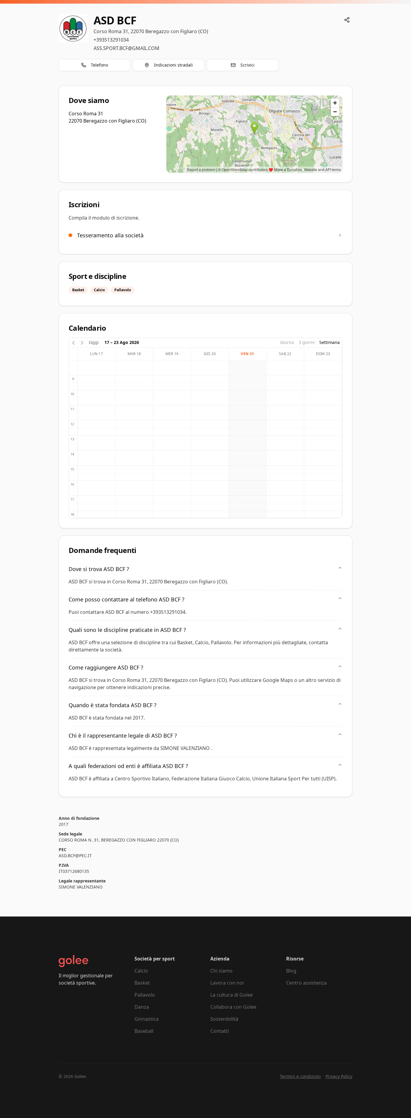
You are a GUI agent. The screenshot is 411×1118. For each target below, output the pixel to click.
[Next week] (82, 342)
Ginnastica (146, 1019)
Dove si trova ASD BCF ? (99, 569)
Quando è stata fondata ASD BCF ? (112, 705)
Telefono (99, 65)
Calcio (141, 970)
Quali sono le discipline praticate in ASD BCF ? (127, 629)
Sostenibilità (224, 1019)
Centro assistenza (306, 982)
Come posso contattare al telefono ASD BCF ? (126, 599)
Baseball (143, 1031)
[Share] (346, 19)
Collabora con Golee (233, 1007)
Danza (141, 1007)
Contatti (219, 1031)
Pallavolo (144, 995)
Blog (291, 970)
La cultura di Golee (231, 995)
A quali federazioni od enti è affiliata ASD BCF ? (128, 766)
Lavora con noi (227, 982)
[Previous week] (73, 342)
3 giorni (307, 342)
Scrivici (247, 65)
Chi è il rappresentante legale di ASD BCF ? (123, 735)
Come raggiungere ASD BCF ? (106, 667)
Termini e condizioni (300, 1076)
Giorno (287, 342)
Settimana (329, 342)
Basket (142, 982)
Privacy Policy (339, 1076)
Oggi (94, 342)
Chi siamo (221, 970)
